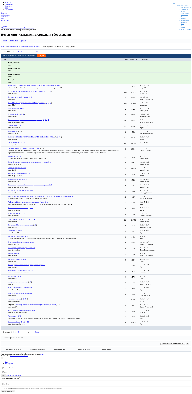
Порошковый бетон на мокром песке (20, 225)
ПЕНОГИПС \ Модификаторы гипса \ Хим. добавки (26, 103)
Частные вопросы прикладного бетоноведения (24, 46)
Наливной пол (13, 156)
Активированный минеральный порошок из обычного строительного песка (34, 85)
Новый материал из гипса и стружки (20, 208)
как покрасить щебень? (16, 230)
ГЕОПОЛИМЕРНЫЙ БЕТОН (18, 219)
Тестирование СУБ (14, 316)
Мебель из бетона (14, 213)
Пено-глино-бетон (14, 322)
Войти (3, 375)
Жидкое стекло (13, 131)
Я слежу (183, 16)
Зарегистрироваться (8, 391)
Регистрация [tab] (9, 363)
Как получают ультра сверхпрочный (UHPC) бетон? (25, 91)
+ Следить (41, 55)
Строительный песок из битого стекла (21, 242)
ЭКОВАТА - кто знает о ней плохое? (20, 190)
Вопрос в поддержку (186, 29)
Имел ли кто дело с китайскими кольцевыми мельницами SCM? (30, 185)
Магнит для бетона (14, 276)
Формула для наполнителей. (17, 179)
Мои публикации (185, 13)
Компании (8, 6)
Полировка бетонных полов (17, 259)
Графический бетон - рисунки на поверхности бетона (26, 202)
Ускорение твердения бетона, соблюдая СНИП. (24, 148)
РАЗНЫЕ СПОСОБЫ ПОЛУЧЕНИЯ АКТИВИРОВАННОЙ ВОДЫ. (31, 137)
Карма (182, 24)
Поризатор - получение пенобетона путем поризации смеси (35, 304)
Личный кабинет (185, 20)
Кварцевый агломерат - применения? (20, 293)
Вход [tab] (6, 362)
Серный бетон (13, 125)
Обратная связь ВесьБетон (19, 356)
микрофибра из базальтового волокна (20, 270)
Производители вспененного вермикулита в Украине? (26, 265)
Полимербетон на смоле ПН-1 (18, 236)
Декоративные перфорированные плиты (21, 310)
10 (28, 322)
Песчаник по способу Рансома (18, 97)
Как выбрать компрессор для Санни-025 (21, 248)
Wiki (6, 8)
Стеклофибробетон (14, 114)
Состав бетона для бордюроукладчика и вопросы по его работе (29, 162)
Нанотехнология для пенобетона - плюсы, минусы (25, 120)
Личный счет (184, 22)
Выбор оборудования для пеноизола (20, 287)
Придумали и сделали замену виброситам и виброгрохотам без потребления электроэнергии (39, 196)
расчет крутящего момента (17, 168)
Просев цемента (13, 253)
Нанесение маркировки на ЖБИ (19, 173)
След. (37, 51)
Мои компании (184, 15)
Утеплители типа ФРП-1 (16, 108)
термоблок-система (14, 299)
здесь (42, 354)
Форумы (8, 2)
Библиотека (9, 10)
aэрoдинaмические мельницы (18, 282)
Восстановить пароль (13, 375)
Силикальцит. (12, 142)
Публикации (9, 4)
